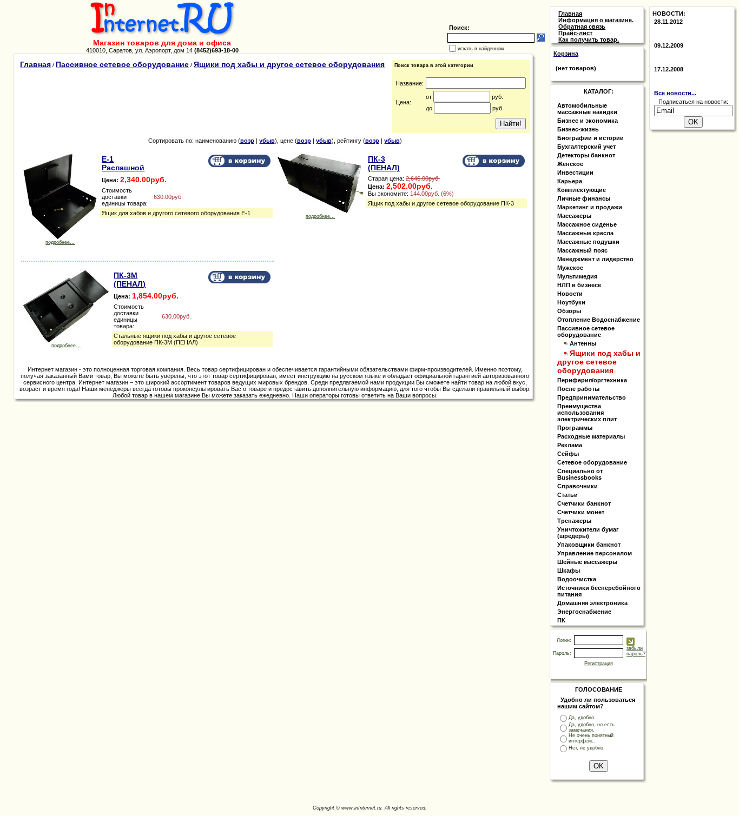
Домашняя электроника (592, 603)
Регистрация (598, 663)
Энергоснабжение (584, 611)
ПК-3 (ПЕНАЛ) (384, 163)
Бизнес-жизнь (578, 129)
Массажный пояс (582, 250)
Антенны (583, 343)
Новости (570, 293)
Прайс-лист (575, 33)
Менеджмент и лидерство (595, 259)
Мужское (570, 267)
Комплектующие (581, 190)
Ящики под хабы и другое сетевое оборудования (289, 64)
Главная (35, 64)
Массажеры (574, 216)
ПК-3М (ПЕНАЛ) (130, 279)
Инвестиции (575, 172)
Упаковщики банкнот (589, 544)
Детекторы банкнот (586, 155)
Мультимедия (577, 276)
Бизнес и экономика (587, 120)
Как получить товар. (588, 39)
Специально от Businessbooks (580, 474)
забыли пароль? (635, 651)
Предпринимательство (591, 397)
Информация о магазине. (596, 20)
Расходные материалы (591, 436)
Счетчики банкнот (584, 503)
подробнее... (60, 242)
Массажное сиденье (587, 224)
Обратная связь (581, 26)
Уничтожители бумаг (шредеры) (588, 532)
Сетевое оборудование (592, 462)
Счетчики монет (580, 512)
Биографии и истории (590, 138)
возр (247, 140)
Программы (574, 427)
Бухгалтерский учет (586, 146)
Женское (570, 164)
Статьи (567, 495)
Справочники (577, 486)
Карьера (569, 181)
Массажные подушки (588, 241)
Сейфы (568, 453)
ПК (561, 620)
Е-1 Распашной (123, 163)
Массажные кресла (585, 233)
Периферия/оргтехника (592, 380)
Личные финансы (583, 198)
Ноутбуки (571, 302)
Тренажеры (574, 521)
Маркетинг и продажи (589, 207)
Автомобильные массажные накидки (587, 108)
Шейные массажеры (587, 562)
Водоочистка (576, 579)
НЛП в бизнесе (579, 285)
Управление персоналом (594, 553)
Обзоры (569, 311)
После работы (578, 389)
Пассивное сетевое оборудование (122, 64)
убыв (267, 140)
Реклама (569, 445)
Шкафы (568, 570)
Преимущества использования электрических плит (587, 412)
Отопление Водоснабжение (598, 319)
